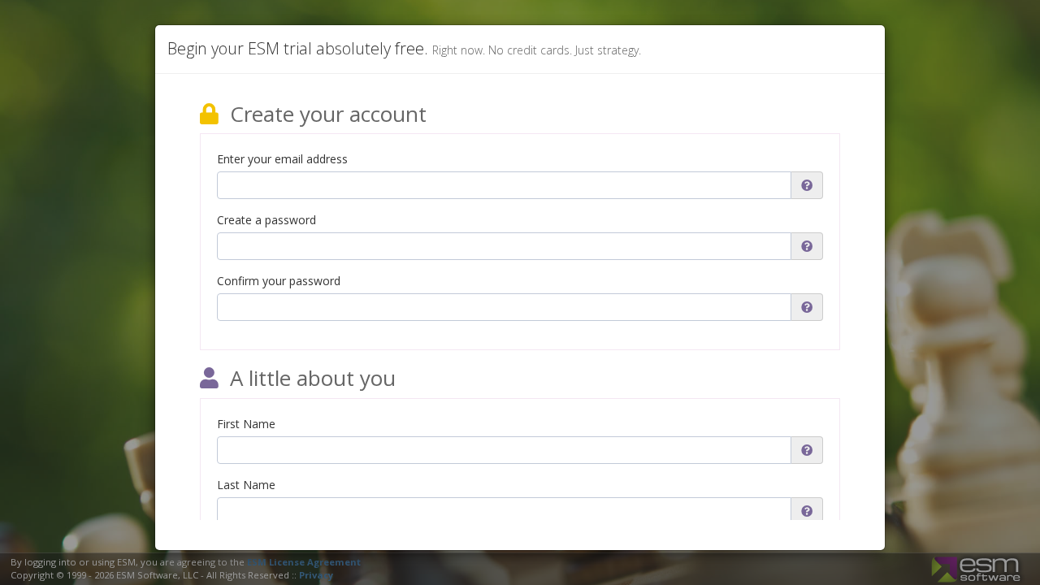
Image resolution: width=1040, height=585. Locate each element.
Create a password (266, 220)
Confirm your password (278, 280)
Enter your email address (282, 159)
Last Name (246, 484)
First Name (246, 423)
